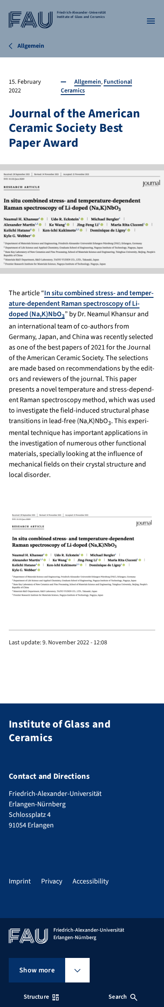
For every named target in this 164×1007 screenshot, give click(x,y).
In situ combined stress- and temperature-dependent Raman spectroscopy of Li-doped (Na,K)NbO (81, 303)
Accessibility (90, 881)
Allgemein (87, 82)
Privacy (51, 881)
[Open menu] (151, 21)
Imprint (20, 881)
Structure (36, 997)
